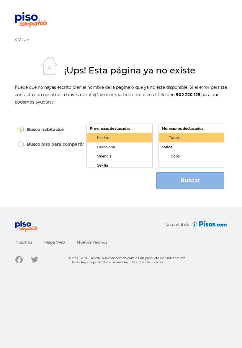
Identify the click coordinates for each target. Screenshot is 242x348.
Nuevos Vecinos (92, 242)
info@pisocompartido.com (114, 94)
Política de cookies (147, 262)
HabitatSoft (175, 258)
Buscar (190, 180)
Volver (23, 39)
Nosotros (23, 242)
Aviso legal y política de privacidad (100, 262)
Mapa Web (54, 242)
